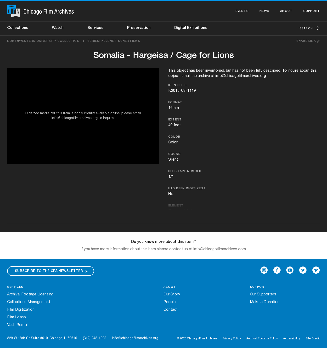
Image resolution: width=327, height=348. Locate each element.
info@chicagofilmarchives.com (219, 249)
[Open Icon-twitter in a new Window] (303, 270)
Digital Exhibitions (190, 28)
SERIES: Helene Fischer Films (113, 41)
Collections (17, 28)
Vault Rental (17, 325)
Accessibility (291, 338)
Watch (57, 28)
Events (242, 11)
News (264, 11)
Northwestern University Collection (46, 41)
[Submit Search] (316, 28)
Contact (171, 309)
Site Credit (312, 338)
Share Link (306, 41)
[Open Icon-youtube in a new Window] (289, 270)
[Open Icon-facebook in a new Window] (277, 270)
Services (95, 28)
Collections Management (28, 302)
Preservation (139, 28)
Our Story (172, 294)
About (286, 11)
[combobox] (307, 28)
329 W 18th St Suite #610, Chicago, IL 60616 (42, 338)
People (170, 302)
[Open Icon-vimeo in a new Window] (316, 270)
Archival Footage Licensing (30, 294)
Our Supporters (263, 294)
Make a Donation (264, 302)
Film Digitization (20, 309)
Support (311, 11)
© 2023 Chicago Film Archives (196, 338)
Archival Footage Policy (262, 338)
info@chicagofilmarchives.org (135, 338)
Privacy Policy (232, 338)
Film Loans (16, 317)
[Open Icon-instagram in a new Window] (264, 270)
